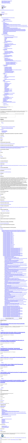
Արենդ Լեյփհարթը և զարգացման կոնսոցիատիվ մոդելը (13, 357)
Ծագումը (5, 95)
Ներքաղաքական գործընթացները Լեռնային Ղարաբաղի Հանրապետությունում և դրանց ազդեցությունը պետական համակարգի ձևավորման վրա (16, 293)
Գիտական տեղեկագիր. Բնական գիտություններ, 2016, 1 (11, 251)
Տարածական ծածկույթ (8, 55)
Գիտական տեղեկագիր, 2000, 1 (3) (8, 233)
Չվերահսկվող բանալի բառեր (9, 52)
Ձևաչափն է (6, 86)
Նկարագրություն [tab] (4, 130)
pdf (0, 195)
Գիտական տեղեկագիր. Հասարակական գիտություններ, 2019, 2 (13, 255)
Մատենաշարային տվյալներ (7, 98)
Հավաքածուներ (5, 104)
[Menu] (0, 4)
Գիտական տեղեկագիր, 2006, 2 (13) (8, 239)
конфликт (11, 207)
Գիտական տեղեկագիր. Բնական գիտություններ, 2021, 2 (11, 312)
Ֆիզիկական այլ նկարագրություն (10, 76)
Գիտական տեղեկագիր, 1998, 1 (7, 232)
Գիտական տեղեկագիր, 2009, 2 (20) (8, 243)
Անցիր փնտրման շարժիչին (6, 1)
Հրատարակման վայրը (6, 53)
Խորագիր (3, 421)
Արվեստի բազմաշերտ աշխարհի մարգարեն (11, 266)
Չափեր (6, 75)
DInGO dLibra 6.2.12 (7, 437)
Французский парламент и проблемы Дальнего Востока (12, 278)
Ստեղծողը (3, 420)
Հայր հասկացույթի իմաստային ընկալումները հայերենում (13, 274)
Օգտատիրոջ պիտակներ (8, 51)
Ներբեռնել (1, 129)
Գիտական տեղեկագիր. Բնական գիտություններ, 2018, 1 (11, 254)
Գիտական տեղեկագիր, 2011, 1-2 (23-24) (9, 244)
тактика (15, 207)
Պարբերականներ (4, 410)
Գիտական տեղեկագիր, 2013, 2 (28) (8, 247)
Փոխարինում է (7, 88)
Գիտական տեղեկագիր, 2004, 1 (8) (8, 236)
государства (8, 207)
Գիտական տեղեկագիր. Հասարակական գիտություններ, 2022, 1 (13, 313)
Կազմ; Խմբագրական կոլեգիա (9, 256)
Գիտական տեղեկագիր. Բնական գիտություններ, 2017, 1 (11, 252)
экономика (19, 207)
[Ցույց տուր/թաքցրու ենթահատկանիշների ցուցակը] (3, 42)
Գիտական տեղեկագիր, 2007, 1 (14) (8, 240)
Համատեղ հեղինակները (8, 48)
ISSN (5, 39)
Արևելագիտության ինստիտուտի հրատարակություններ (12, 28)
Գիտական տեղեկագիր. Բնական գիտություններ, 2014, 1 (11, 248)
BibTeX (3, 330)
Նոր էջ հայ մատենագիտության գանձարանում (12, 305)
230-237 (1, 174)
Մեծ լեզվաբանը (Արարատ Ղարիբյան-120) (11, 261)
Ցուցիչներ (3, 34)
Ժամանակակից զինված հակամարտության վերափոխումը (9, 165)
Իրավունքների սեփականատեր (8, 94)
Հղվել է (6, 87)
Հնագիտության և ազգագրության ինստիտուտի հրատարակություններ (14, 30)
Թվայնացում (7, 96)
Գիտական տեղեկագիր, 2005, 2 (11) (8, 238)
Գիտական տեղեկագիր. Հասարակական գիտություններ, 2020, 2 (13, 308)
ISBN (5, 40)
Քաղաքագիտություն (3, 207)
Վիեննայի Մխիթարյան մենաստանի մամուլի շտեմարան (12, 24)
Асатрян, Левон (2, 136)
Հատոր (6, 38)
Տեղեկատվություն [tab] (4, 131)
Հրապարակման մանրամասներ (9, 35)
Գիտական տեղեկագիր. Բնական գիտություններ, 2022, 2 (11, 315)
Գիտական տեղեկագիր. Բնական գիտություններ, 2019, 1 (11, 306)
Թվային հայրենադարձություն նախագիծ (9, 31)
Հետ (1, 15)
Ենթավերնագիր (7, 46)
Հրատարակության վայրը (9, 59)
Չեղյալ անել (2, 117)
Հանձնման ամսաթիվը (8, 67)
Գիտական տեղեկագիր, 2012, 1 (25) (8, 245)
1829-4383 (1, 156)
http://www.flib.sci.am (2, 403)
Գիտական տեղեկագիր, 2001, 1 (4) (8, 234)
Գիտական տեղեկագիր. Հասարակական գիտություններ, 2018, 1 (13, 253)
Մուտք (3, 8)
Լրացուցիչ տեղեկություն (8, 41)
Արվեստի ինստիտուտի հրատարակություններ (9, 414)
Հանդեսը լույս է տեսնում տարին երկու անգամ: (7, 143)
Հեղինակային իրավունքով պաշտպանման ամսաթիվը (13, 69)
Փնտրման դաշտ (2, 106)
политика (22, 207)
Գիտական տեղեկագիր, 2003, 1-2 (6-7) (8, 235)
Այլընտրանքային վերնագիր (9, 43)
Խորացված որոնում (3, 107)
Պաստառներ (5, 33)
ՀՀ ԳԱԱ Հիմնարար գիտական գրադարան (6, 201)
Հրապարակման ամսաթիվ (9, 37)
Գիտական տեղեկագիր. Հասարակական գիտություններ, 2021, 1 (13, 310)
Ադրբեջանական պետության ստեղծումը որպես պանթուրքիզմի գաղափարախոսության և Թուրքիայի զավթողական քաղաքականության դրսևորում (16, 280)
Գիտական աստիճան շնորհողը (11, 64)
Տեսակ (4, 73)
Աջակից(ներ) (5, 49)
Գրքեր (4, 22)
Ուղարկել (5, 117)
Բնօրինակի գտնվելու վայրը (9, 97)
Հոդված (1, 139)
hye (2, 5)
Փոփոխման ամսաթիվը (8, 70)
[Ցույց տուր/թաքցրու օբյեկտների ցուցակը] (8, 34)
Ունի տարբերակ (7, 84)
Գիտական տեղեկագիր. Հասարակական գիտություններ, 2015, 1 (13, 249)
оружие (17, 207)
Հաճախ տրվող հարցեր (6, 19)
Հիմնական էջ (2, 406)
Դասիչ (6, 78)
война (13, 207)
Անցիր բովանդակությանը (6, 2)
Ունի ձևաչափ (7, 85)
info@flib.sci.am (2, 400)
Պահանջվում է (7, 89)
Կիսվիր (4, 7)
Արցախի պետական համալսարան (5, 204)
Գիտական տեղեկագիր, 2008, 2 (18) (8, 242)
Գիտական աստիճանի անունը (11, 62)
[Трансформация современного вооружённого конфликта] (7, 126)
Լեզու (4, 80)
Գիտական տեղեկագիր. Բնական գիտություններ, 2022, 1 (11, 314)
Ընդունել (20, 439)
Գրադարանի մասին (5, 17)
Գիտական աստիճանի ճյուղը (10, 63)
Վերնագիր (5, 42)
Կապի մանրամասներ (5, 427)
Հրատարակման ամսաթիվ (9, 72)
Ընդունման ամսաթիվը (8, 68)
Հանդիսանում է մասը (8, 83)
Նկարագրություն (6, 56)
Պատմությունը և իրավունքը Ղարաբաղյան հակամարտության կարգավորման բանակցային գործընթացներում (11, 349)
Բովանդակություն (7, 58)
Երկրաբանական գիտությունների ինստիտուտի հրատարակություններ (14, 29)
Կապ (4, 20)
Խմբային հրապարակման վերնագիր (10, 44)
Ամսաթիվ (5, 65)
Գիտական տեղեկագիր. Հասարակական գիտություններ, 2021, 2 (13, 311)
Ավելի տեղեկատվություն (14, 439)
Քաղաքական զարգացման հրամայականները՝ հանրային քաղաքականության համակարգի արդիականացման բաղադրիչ (13, 381)
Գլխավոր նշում (5, 99)
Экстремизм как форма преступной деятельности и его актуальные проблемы (14, 295)
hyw (3, 5)
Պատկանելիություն (7, 81)
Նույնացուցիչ (6, 77)
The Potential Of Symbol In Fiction (9, 276)
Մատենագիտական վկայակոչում (10, 79)
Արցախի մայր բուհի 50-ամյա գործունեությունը (12, 257)
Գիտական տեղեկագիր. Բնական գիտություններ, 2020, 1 (11, 309)
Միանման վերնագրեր (8, 45)
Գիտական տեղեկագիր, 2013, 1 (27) (8, 246)
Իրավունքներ (6, 91)
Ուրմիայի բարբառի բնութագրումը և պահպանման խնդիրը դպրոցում (15, 273)
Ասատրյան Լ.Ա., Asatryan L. (4, 162)
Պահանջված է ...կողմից (8, 90)
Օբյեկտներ (5, 103)
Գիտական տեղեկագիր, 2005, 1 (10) (8, 237)
